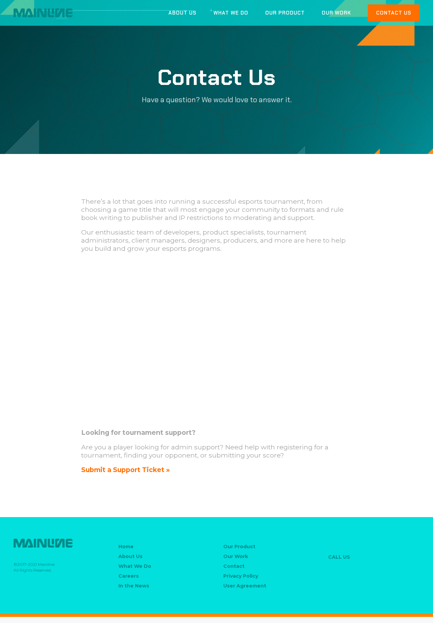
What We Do (230, 13)
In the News (133, 586)
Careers (128, 576)
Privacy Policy (240, 576)
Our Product (285, 13)
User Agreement (244, 586)
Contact (234, 566)
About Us (182, 13)
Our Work (336, 13)
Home (126, 546)
